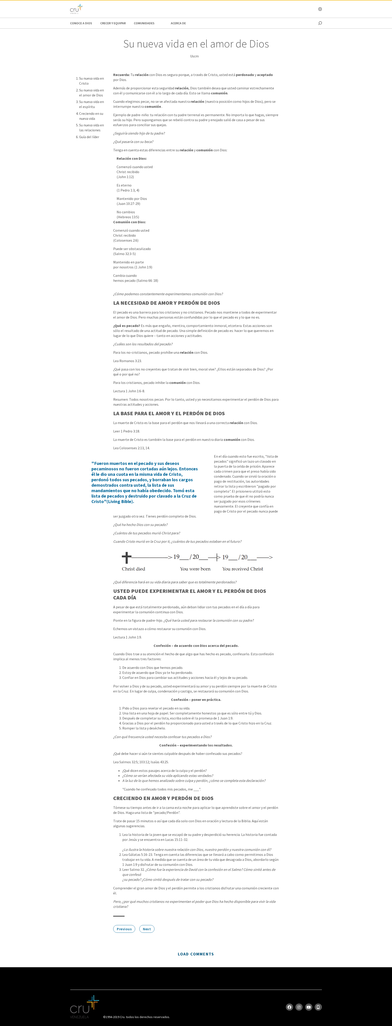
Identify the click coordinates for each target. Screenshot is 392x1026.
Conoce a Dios (81, 23)
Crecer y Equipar (113, 23)
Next (147, 929)
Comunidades (144, 23)
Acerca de (178, 23)
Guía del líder (89, 137)
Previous (124, 929)
